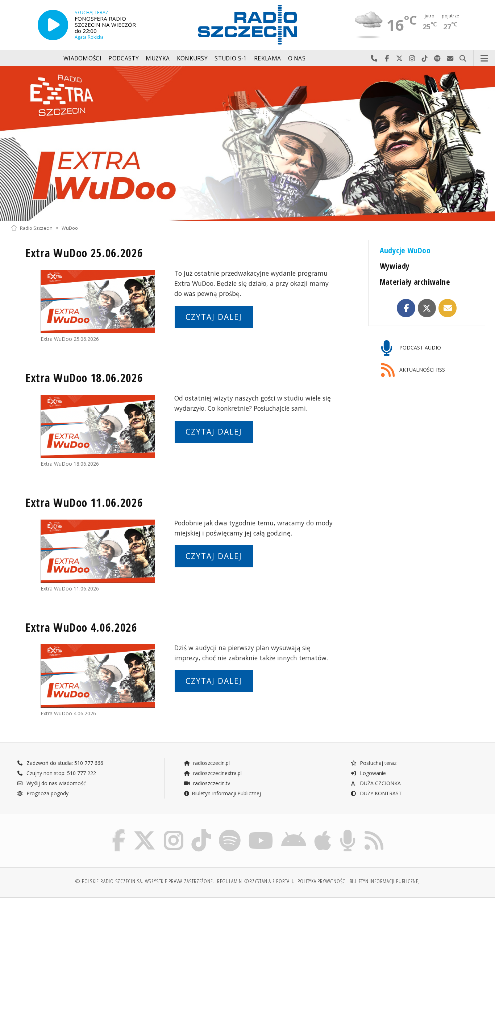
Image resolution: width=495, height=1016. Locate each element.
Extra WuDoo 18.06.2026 (84, 377)
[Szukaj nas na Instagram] (173, 830)
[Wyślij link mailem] (447, 308)
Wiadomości (82, 58)
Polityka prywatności (322, 881)
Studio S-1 (231, 58)
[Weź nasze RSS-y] (374, 830)
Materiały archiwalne (415, 281)
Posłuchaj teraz (377, 762)
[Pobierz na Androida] (293, 830)
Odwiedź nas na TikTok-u (425, 58)
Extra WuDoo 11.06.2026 (84, 502)
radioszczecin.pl (211, 762)
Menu (484, 58)
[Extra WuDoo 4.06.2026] (98, 676)
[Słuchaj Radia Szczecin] (53, 24)
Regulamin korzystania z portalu (256, 881)
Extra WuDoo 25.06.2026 (84, 253)
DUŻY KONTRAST (380, 793)
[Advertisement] (68, 953)
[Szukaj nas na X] (144, 830)
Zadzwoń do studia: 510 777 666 (64, 762)
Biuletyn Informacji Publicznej (226, 793)
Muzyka (158, 58)
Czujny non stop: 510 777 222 (60, 773)
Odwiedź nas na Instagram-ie (412, 58)
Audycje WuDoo (405, 250)
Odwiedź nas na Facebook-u (386, 58)
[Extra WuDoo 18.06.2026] (98, 426)
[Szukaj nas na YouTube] (261, 830)
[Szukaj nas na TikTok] (201, 830)
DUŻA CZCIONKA (379, 783)
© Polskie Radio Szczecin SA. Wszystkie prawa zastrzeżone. (144, 881)
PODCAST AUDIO (419, 347)
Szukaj (463, 58)
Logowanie (372, 773)
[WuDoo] (247, 143)
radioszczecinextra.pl (217, 773)
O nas (297, 58)
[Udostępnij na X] (427, 308)
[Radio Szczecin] (247, 24)
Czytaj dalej (214, 317)
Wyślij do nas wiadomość (450, 58)
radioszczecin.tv (211, 783)
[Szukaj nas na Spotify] (230, 830)
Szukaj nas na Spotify (437, 58)
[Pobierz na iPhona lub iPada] (322, 830)
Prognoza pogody (46, 793)
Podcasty (123, 58)
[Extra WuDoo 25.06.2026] (98, 302)
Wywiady (395, 266)
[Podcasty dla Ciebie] (347, 830)
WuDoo (70, 228)
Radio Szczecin (36, 228)
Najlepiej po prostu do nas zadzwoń (374, 58)
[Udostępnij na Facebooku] (406, 308)
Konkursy (192, 58)
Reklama (267, 58)
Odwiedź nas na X (399, 58)
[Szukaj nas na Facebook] (119, 830)
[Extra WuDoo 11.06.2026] (98, 551)
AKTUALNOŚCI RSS (421, 369)
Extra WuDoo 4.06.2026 (81, 627)
